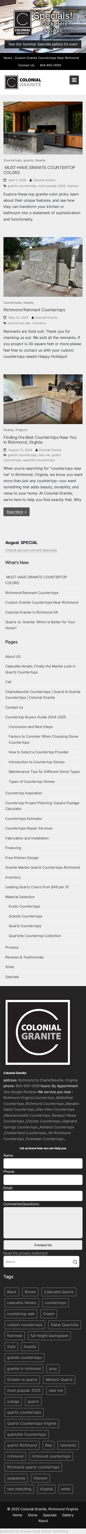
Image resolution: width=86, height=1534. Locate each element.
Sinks (9, 967)
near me (44, 455)
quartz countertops (24, 1412)
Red (48, 1445)
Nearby (40, 160)
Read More (15, 512)
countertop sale (19, 323)
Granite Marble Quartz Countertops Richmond (42, 867)
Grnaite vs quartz (22, 1379)
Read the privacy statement (25, 1253)
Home (17, 1515)
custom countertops (24, 1324)
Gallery (68, 1515)
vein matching (19, 1489)
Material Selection (20, 897)
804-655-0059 (50, 65)
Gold (11, 1346)
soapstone (16, 1478)
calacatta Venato (21, 1303)
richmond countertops (51, 1456)
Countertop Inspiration (23, 793)
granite (28, 160)
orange (13, 1401)
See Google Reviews (20, 1092)
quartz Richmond (22, 1445)
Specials (12, 977)
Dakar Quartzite (64, 1324)
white (65, 1489)
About (43, 1521)
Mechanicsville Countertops (27, 1115)
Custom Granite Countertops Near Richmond (47, 58)
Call (8, 682)
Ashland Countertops (56, 1127)
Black (12, 1291)
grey (53, 1368)
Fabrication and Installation (27, 838)
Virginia (46, 1489)
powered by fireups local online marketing (34, 1531)
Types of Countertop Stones (32, 781)
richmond (15, 1456)
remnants (39, 323)
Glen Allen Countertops (55, 1109)
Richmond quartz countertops (33, 1467)
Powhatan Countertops (45, 1139)
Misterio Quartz (59, 1379)
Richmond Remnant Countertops (34, 309)
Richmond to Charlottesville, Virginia (48, 1080)
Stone (32, 1515)
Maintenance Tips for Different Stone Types (44, 771)
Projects (21, 430)
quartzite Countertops (39, 460)
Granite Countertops (25, 916)
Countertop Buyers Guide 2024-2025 (35, 717)
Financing (13, 848)
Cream (48, 1313)
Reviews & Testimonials (24, 957)
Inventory (13, 877)
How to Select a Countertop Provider (39, 752)
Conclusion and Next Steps (31, 727)
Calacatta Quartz (59, 1291)
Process (12, 947)
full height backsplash (49, 1335)
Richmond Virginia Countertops (29, 1098)
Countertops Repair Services (29, 828)
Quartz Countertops (25, 926)
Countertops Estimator (23, 818)
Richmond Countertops (45, 1103)
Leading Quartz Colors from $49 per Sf (37, 887)
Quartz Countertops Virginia (31, 1423)
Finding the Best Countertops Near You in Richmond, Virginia (39, 440)
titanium (73, 186)
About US (13, 656)
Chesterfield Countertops (25, 1133)
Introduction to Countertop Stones (37, 762)
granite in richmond (24, 1368)
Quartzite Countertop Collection (35, 936)
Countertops (12, 160)
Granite (30, 1346)
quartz (33, 1401)
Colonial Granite (44, 180)
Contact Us (26, 65)
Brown (30, 1291)
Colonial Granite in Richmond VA (31, 612)
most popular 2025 (51, 186)
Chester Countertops (43, 1121)
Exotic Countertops (24, 906)
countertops (55, 1303)
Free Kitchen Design (22, 858)
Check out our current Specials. (31, 550)
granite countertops (22, 186)
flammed (14, 1335)
